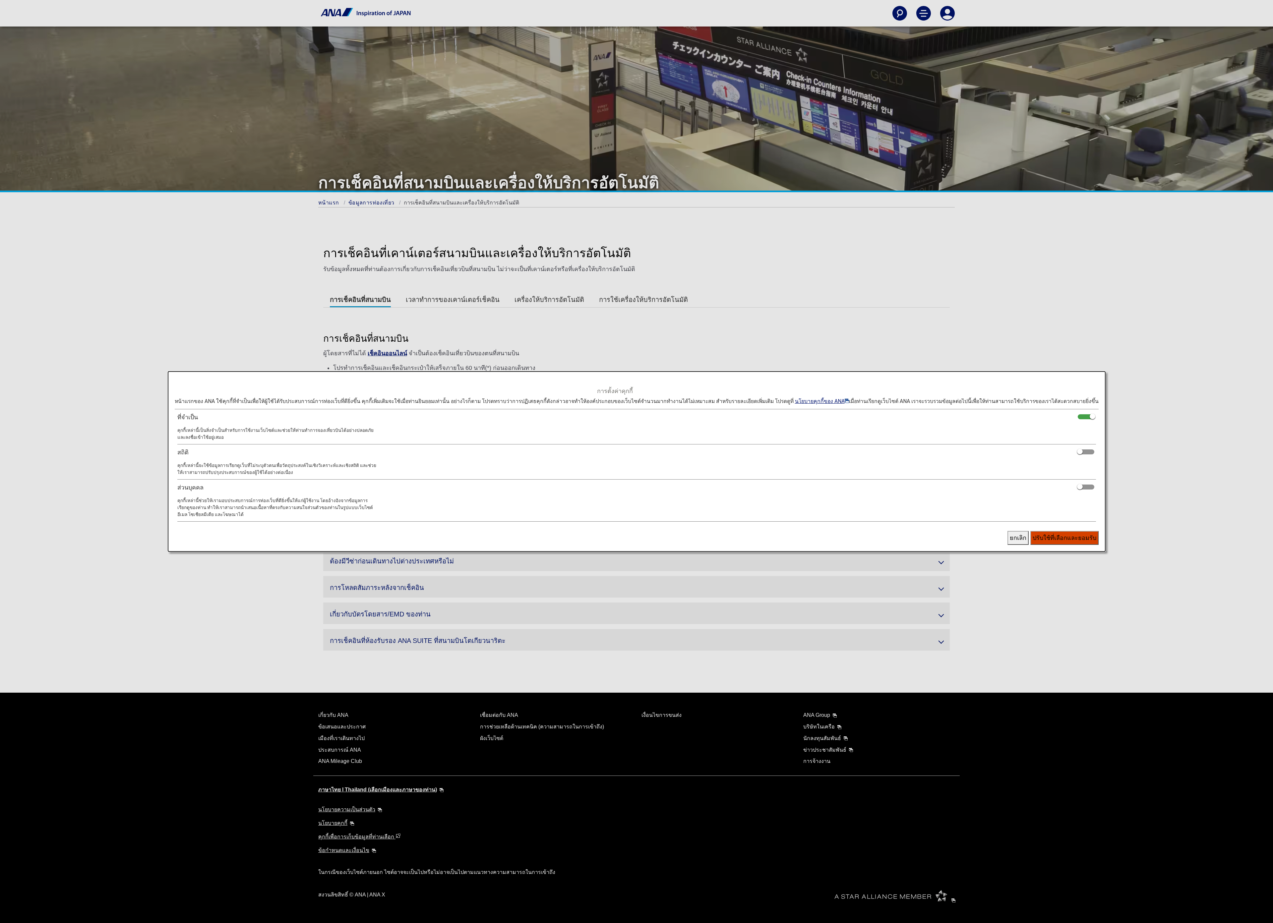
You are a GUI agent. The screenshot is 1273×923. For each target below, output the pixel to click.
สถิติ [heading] (183, 452)
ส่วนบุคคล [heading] (190, 487)
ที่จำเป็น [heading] (187, 417)
